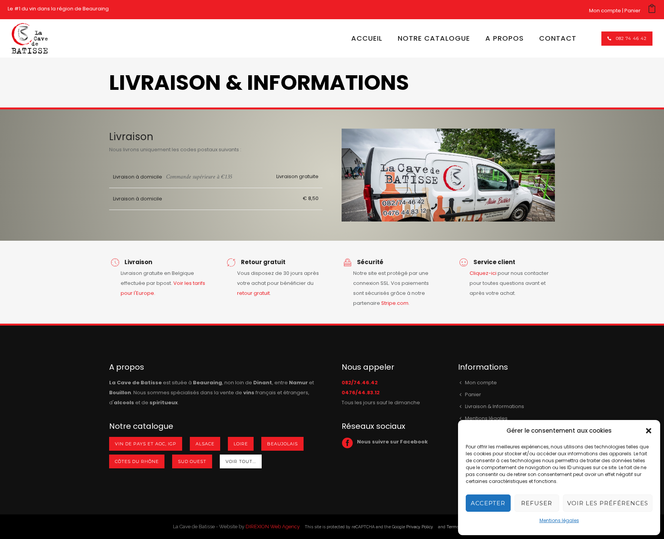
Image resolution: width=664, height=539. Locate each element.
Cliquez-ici (483, 273)
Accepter (488, 503)
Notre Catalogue (434, 38)
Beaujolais (282, 443)
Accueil (366, 38)
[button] (648, 431)
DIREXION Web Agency (273, 526)
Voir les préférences (607, 503)
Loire (241, 443)
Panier (632, 10)
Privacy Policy (419, 526)
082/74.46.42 (360, 382)
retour (245, 293)
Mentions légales (559, 520)
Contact (557, 38)
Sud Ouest (192, 461)
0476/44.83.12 (361, 392)
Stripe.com (394, 303)
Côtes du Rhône (137, 461)
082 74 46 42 (631, 38)
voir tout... (241, 461)
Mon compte (605, 10)
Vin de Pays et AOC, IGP (145, 443)
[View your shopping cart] (651, 10)
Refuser (536, 503)
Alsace (205, 443)
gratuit (262, 293)
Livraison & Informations (494, 406)
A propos (504, 38)
